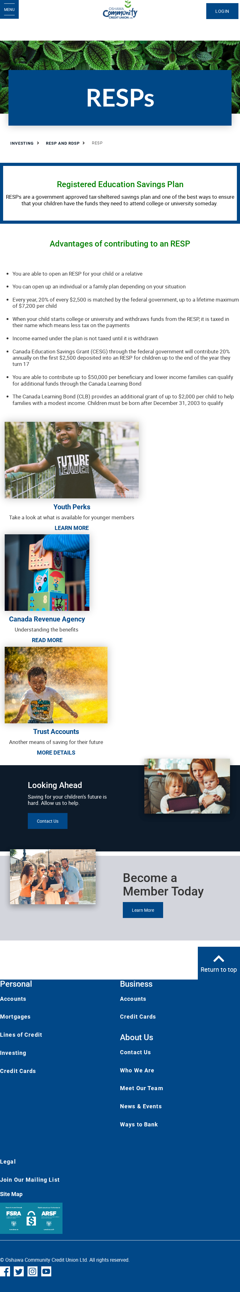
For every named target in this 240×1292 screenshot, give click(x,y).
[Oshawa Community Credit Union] (120, 9)
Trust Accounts (56, 732)
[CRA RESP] (47, 572)
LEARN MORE (72, 528)
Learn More (143, 910)
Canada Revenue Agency (47, 619)
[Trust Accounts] (56, 684)
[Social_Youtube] (46, 1271)
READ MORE (47, 640)
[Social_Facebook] (5, 1271)
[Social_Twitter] (19, 1271)
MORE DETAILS (56, 752)
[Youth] (72, 459)
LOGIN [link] (222, 11)
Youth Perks (71, 507)
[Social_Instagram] (33, 1271)
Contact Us (47, 821)
